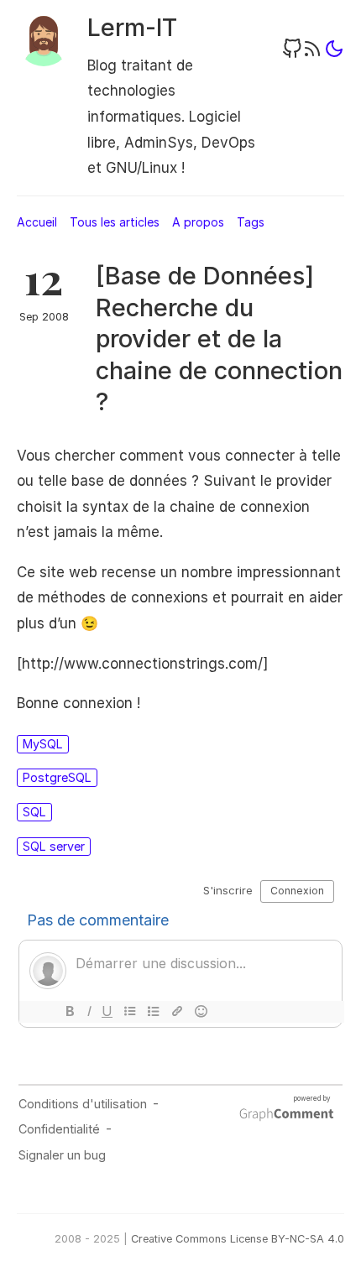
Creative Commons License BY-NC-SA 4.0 (237, 1238)
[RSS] (312, 54)
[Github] (292, 54)
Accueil (37, 222)
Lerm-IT (132, 27)
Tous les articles (115, 222)
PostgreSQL (57, 777)
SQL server (54, 846)
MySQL (43, 744)
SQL (34, 812)
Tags (250, 222)
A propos (198, 222)
